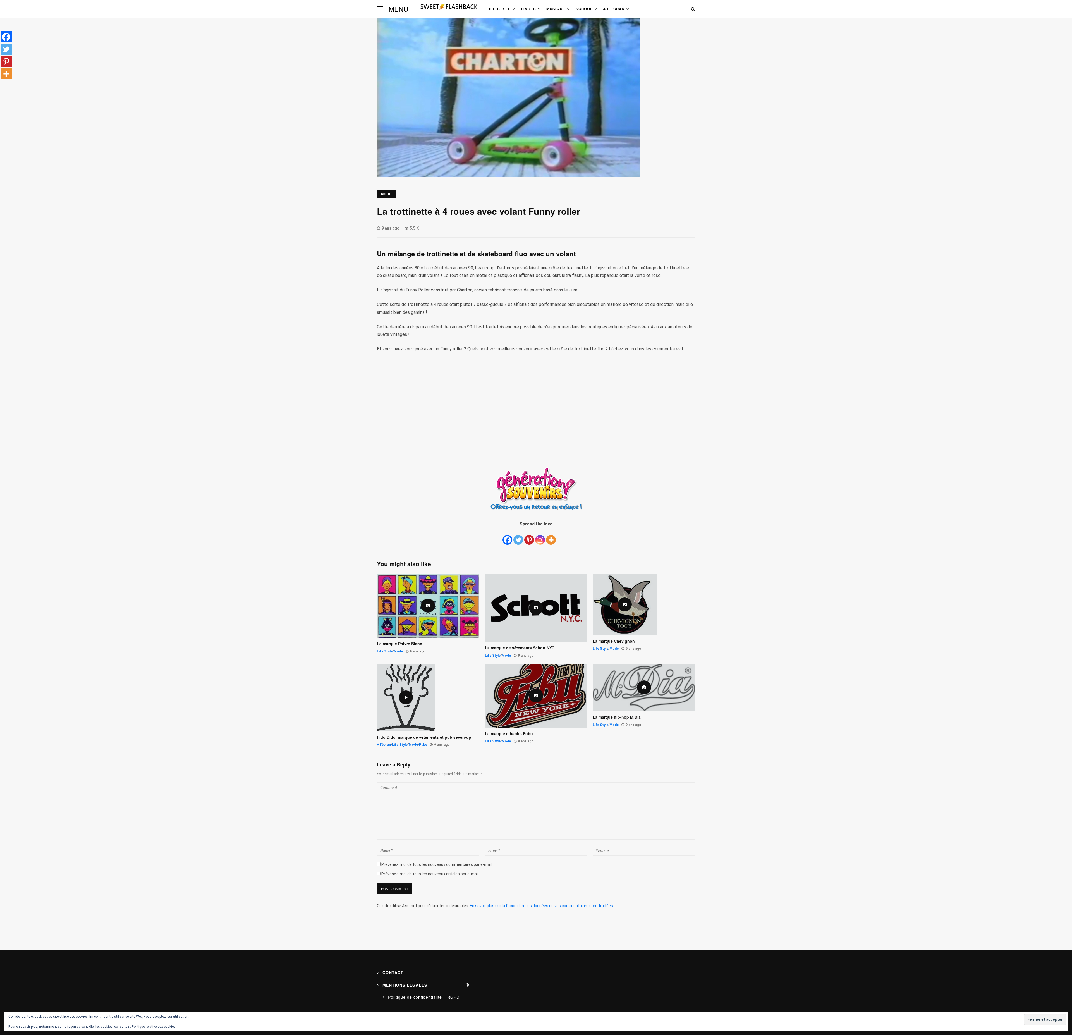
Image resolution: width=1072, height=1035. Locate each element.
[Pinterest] (529, 537)
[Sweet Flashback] (449, 12)
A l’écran (613, 8)
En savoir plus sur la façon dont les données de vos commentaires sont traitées (541, 905)
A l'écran (384, 745)
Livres (528, 8)
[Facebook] (507, 537)
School (584, 8)
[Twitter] (518, 537)
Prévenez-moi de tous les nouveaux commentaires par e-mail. (436, 864)
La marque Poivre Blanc (399, 643)
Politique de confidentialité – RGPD (424, 997)
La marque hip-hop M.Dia (617, 717)
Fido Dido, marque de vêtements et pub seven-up (424, 737)
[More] (551, 537)
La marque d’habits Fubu (509, 733)
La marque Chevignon (614, 641)
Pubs (423, 745)
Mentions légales (404, 985)
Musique (555, 8)
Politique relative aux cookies (154, 1027)
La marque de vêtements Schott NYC (519, 648)
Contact (392, 972)
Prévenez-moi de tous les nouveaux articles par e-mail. (430, 874)
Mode (386, 194)
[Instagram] (540, 537)
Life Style (499, 8)
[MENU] (380, 9)
